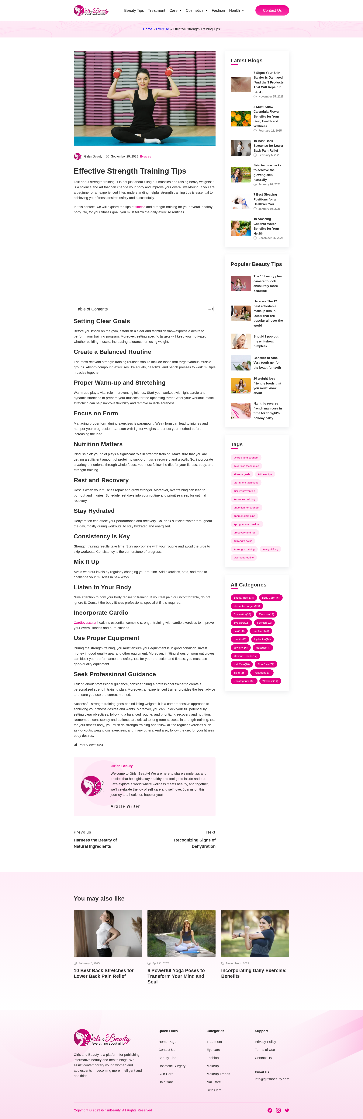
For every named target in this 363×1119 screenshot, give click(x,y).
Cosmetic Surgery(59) (247, 605)
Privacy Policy (265, 1042)
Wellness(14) (270, 680)
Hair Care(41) (261, 630)
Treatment (214, 1042)
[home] (91, 10)
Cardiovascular (85, 623)
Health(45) (240, 639)
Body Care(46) (271, 597)
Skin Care (165, 1074)
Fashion (213, 1058)
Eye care (213, 1050)
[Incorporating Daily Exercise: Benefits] (255, 933)
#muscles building (244, 499)
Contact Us (272, 10)
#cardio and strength (246, 457)
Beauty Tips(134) (244, 597)
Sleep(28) (239, 672)
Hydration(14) (262, 639)
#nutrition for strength (246, 507)
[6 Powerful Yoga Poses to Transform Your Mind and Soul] (181, 933)
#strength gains (243, 540)
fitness (140, 207)
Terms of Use (265, 1050)
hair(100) (239, 630)
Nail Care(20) (242, 664)
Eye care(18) (241, 622)
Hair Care (165, 1082)
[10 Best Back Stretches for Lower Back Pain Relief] (108, 933)
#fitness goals (242, 474)
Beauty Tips (167, 1058)
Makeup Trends (218, 1074)
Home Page (167, 1042)
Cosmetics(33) (242, 614)
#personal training (244, 515)
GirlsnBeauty (110, 1110)
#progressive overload (247, 524)
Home (147, 29)
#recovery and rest (245, 532)
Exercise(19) (266, 614)
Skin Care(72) (266, 664)
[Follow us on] (270, 1110)
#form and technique (246, 482)
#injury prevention (244, 490)
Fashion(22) (264, 622)
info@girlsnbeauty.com (272, 1079)
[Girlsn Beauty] (92, 787)
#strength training (244, 549)
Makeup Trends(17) (245, 655)
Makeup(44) (263, 647)
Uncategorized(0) (244, 680)
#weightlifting (270, 549)
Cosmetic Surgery (171, 1066)
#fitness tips (265, 474)
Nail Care (214, 1082)
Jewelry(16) (241, 647)
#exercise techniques (246, 465)
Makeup (213, 1066)
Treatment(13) (262, 672)
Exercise (162, 29)
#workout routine (244, 557)
